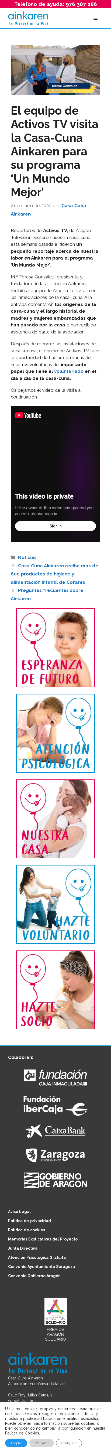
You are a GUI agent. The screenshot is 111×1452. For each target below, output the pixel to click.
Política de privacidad (29, 1221)
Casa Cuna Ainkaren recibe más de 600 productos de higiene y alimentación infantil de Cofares (54, 574)
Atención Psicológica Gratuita (37, 1257)
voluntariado (69, 371)
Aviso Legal (19, 1211)
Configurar (69, 1443)
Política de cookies (26, 1230)
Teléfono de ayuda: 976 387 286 (55, 4)
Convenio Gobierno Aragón (34, 1276)
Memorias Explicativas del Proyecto (43, 1239)
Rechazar (41, 1443)
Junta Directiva (22, 1248)
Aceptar (16, 1443)
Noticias (27, 557)
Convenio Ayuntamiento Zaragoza (41, 1266)
